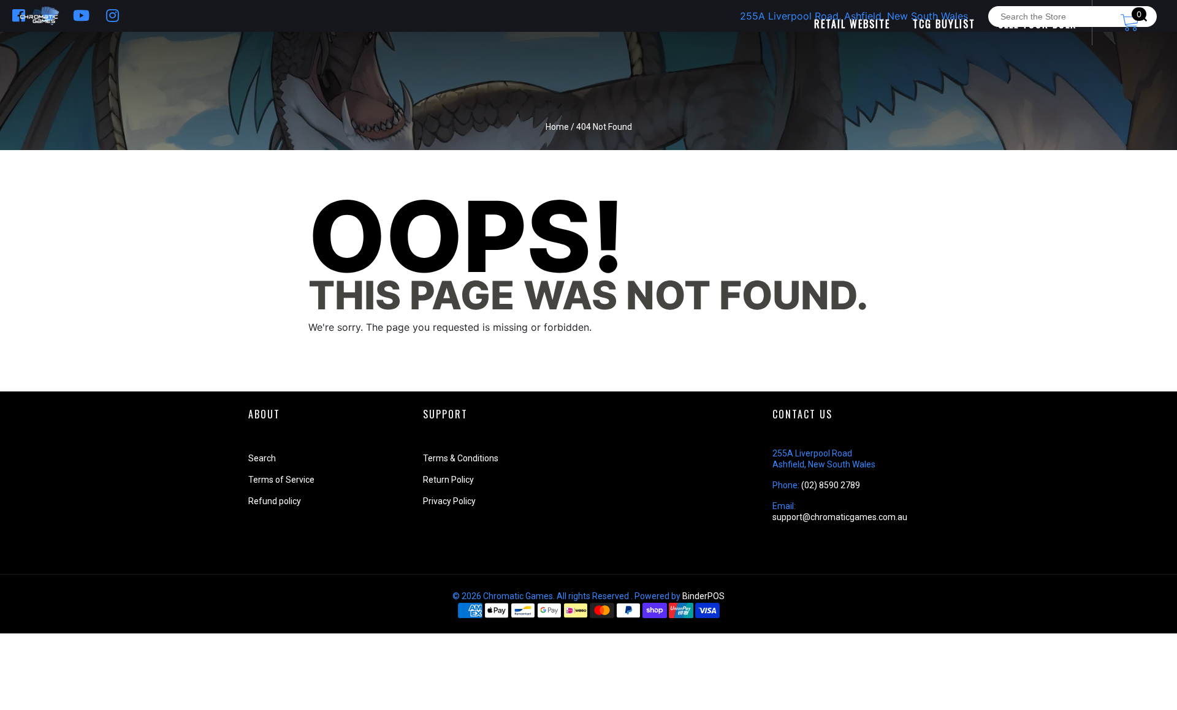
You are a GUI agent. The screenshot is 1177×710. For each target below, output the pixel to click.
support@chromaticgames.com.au (839, 517)
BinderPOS (703, 596)
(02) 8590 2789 (830, 485)
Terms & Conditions (460, 458)
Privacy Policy (449, 501)
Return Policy (448, 480)
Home (557, 127)
